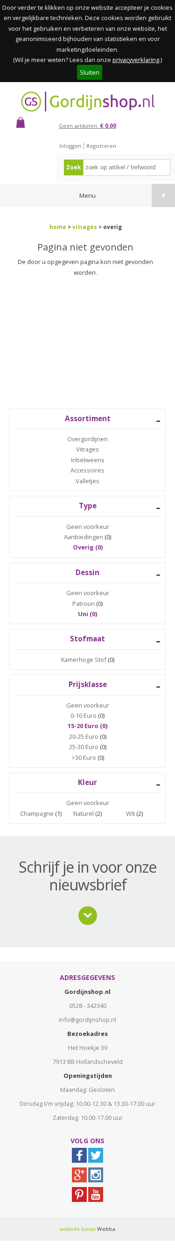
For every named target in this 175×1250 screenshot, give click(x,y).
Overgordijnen (87, 439)
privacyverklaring (135, 60)
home (57, 226)
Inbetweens (88, 460)
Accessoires (87, 470)
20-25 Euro (83, 736)
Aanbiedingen (83, 537)
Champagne (37, 813)
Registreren (101, 145)
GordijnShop (87, 101)
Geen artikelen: (87, 125)
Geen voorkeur (87, 526)
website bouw (78, 1228)
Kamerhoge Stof (83, 659)
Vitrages (87, 449)
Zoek (73, 167)
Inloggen (70, 145)
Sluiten (89, 72)
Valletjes (87, 481)
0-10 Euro (83, 715)
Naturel (83, 813)
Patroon (83, 603)
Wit (130, 813)
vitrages (84, 226)
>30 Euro (83, 757)
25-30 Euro (83, 747)
